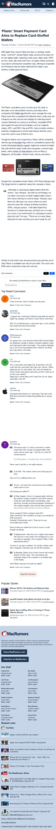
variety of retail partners (23, 151)
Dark (49, 826)
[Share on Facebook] (52, 273)
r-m (11, 359)
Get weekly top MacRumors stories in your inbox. (28, 281)
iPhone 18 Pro (9, 11)
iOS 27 (37, 11)
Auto (41, 826)
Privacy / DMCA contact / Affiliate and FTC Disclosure (18, 818)
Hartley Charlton (7, 697)
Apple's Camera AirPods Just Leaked (24, 735)
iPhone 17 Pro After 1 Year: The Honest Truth (27, 766)
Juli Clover (5, 680)
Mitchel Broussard (7, 688)
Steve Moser (5, 715)
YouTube (10, 728)
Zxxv (12, 296)
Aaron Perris (32, 715)
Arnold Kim (5, 671)
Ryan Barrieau (33, 706)
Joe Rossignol (48, 591)
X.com (8, 675)
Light (45, 826)
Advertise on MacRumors (15, 659)
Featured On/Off (7, 826)
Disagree (28, 305)
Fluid (29, 826)
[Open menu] (2, 4)
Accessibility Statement (8, 822)
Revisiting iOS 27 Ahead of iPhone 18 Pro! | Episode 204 (31, 804)
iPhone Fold (24, 11)
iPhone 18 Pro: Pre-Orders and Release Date (29, 588)
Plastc (25, 55)
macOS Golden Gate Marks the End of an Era (30, 599)
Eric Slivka (31, 671)
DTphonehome (16, 335)
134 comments (7, 273)
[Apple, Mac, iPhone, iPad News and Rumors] (19, 7)
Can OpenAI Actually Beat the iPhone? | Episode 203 (30, 811)
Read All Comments (28, 574)
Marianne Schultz (34, 697)
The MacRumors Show (18, 773)
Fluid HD (35, 826)
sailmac (13, 388)
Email (3, 675)
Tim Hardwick (32, 688)
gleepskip (14, 311)
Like (22, 305)
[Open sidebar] (53, 4)
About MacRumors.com (14, 652)
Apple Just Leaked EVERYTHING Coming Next (28, 743)
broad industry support (20, 145)
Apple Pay (21, 142)
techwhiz (13, 442)
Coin (34, 64)
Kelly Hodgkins (44, 45)
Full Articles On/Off (20, 826)
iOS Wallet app (17, 113)
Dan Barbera (5, 706)
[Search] (49, 4)
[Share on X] (46, 273)
